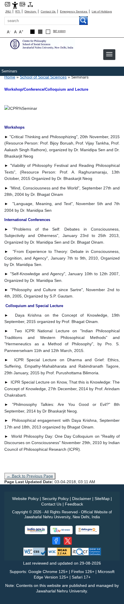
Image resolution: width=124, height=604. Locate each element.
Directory (31, 11)
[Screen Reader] (22, 4)
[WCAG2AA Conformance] (59, 551)
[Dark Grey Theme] (40, 32)
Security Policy (55, 498)
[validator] (34, 551)
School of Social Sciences (43, 77)
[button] (109, 54)
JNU (8, 11)
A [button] (21, 31)
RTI (18, 11)
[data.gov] (87, 529)
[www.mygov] (61, 530)
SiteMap (102, 498)
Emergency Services (74, 11)
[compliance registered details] (86, 551)
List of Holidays (102, 11)
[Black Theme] (32, 32)
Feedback (74, 504)
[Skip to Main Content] (7, 4)
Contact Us (48, 11)
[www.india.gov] (36, 530)
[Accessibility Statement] (15, 5)
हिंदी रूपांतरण (59, 31)
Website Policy (25, 498)
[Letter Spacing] (30, 4)
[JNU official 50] (68, 541)
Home (9, 77)
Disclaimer (81, 498)
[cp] (42, 44)
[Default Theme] (48, 32)
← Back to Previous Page (30, 476)
